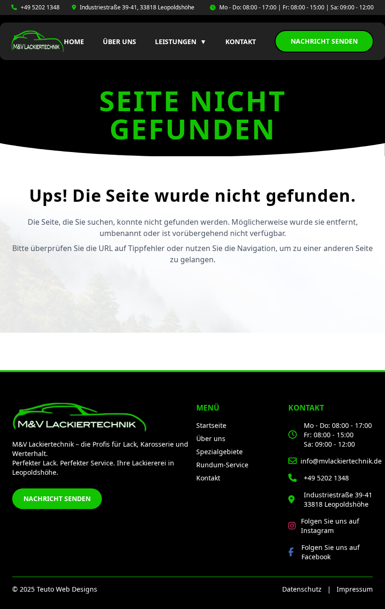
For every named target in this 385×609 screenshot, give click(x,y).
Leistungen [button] (181, 41)
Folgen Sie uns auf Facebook (330, 552)
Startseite (211, 425)
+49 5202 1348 (40, 7)
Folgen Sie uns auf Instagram (330, 526)
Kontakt (240, 41)
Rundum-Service (222, 464)
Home (74, 41)
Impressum (355, 589)
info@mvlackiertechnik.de (341, 461)
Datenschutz (302, 589)
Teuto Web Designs (67, 589)
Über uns (119, 41)
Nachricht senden (324, 41)
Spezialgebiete (219, 451)
